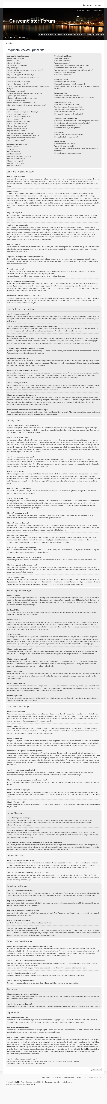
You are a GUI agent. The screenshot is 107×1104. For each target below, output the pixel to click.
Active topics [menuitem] (98, 10)
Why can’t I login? (13, 68)
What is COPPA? (13, 61)
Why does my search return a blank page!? (69, 109)
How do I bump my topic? (16, 140)
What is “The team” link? (63, 75)
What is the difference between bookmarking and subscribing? (76, 121)
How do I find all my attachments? (66, 137)
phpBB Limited (66, 1020)
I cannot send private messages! (65, 82)
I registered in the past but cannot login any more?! (25, 70)
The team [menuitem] (21, 38)
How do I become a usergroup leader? (68, 68)
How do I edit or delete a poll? (17, 124)
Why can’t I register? (14, 63)
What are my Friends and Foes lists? (67, 95)
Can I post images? (14, 154)
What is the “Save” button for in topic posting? (23, 135)
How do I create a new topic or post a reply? (22, 112)
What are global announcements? (19, 156)
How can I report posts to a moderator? (20, 133)
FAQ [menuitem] (5, 38)
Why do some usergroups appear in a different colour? (73, 70)
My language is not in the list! (17, 96)
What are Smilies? (13, 151)
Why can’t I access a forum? (17, 126)
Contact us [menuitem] (57, 1077)
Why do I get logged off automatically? (20, 75)
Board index (46, 1077)
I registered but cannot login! (17, 65)
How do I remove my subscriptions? (67, 128)
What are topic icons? (14, 166)
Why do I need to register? (16, 58)
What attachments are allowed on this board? (70, 135)
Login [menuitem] (99, 5)
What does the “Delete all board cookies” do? (23, 77)
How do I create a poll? (15, 119)
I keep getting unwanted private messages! (69, 84)
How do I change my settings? (17, 84)
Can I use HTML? (13, 149)
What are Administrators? (63, 58)
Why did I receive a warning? (17, 131)
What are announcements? (16, 159)
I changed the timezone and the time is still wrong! (24, 93)
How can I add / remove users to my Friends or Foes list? (74, 98)
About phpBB (67, 1022)
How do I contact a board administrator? (68, 153)
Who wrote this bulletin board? (65, 144)
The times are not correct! (16, 91)
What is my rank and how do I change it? (21, 103)
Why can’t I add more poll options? (19, 121)
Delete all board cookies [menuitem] (72, 1077)
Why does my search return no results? (68, 107)
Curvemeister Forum (32, 21)
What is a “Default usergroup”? (65, 72)
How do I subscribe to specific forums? (68, 125)
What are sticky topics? (15, 161)
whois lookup (59, 1042)
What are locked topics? (15, 163)
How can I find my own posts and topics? (68, 114)
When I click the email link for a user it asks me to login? (26, 105)
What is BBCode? (13, 147)
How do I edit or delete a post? (17, 114)
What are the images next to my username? (22, 98)
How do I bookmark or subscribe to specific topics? (72, 123)
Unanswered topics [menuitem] (84, 10)
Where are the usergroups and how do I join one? (72, 65)
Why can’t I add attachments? (17, 128)
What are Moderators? (62, 61)
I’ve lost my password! (14, 72)
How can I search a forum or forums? (67, 105)
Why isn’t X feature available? (64, 146)
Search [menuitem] (12, 38)
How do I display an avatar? (17, 100)
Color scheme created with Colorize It (58, 1082)
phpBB (35, 365)
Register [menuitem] (89, 5)
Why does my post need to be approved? (21, 138)
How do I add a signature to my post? (20, 117)
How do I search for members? (65, 112)
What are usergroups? (62, 63)
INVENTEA (31, 1084)
